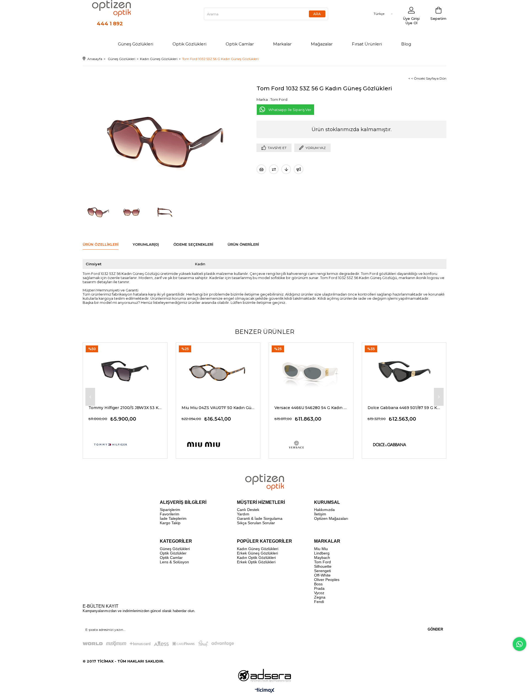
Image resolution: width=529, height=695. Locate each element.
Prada (319, 588)
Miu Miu (321, 549)
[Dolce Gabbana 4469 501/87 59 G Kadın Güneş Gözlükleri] (404, 371)
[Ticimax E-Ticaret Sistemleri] (264, 691)
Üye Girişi (411, 18)
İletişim (320, 514)
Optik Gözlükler (173, 553)
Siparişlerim (170, 509)
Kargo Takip (170, 523)
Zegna (319, 597)
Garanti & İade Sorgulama (259, 518)
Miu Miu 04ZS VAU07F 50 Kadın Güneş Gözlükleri (218, 407)
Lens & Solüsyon (174, 562)
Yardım (243, 514)
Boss (318, 584)
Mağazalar (322, 44)
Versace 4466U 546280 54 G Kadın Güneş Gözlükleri (311, 407)
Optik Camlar (240, 44)
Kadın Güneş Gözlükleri (257, 549)
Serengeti (322, 571)
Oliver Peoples (326, 579)
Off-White (322, 575)
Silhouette (322, 566)
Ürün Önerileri (243, 244)
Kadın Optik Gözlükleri (256, 557)
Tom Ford (322, 562)
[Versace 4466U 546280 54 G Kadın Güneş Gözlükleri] (311, 371)
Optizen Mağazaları (331, 518)
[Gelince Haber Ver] (298, 169)
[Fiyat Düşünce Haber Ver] (286, 169)
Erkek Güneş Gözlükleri (257, 553)
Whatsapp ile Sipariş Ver (289, 109)
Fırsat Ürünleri (367, 44)
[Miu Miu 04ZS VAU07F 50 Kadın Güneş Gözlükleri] (218, 371)
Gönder (435, 629)
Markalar (282, 44)
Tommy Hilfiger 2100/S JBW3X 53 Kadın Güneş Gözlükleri (125, 407)
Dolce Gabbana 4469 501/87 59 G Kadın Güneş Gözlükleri (404, 407)
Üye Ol (411, 23)
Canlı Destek (248, 509)
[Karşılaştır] (274, 169)
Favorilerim (169, 514)
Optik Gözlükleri (189, 44)
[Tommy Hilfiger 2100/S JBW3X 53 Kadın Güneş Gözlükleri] (125, 371)
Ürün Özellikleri (100, 244)
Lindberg (322, 553)
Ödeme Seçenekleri (193, 244)
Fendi (319, 601)
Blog (406, 44)
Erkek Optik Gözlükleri (256, 562)
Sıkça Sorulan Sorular (256, 523)
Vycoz (319, 593)
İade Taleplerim (173, 518)
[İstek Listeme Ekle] (261, 169)
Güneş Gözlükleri (135, 44)
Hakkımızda (324, 509)
